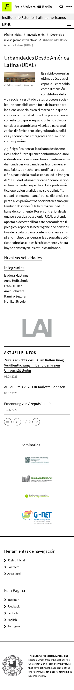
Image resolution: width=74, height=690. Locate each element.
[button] (8, 422)
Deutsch (12, 613)
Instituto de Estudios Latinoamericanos (34, 17)
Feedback (13, 606)
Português (13, 626)
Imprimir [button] (12, 600)
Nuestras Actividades (23, 257)
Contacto (13, 567)
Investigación (36, 34)
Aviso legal (14, 574)
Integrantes (14, 267)
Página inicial (13, 34)
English (12, 620)
